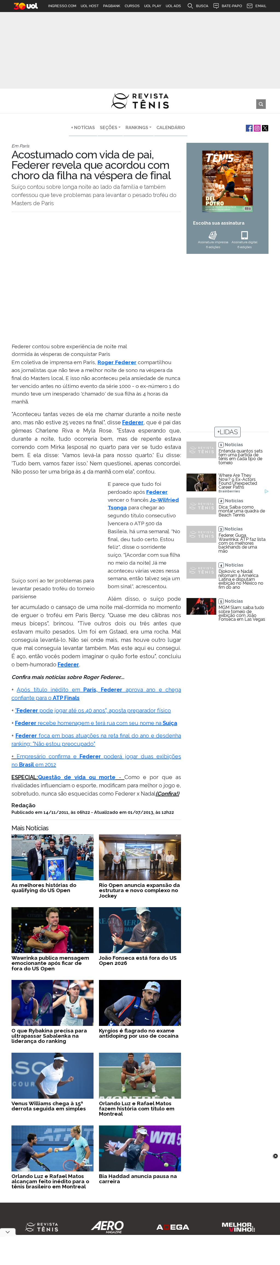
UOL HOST (90, 6)
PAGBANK (111, 6)
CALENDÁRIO (170, 127)
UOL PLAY (152, 6)
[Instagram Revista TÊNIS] (257, 127)
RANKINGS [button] (137, 127)
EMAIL (260, 6)
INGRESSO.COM (62, 6)
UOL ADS (173, 6)
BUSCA (202, 6)
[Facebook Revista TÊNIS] (249, 127)
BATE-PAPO (232, 6)
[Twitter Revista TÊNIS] (265, 127)
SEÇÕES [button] (108, 127)
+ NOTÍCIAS (83, 127)
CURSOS (132, 6)
